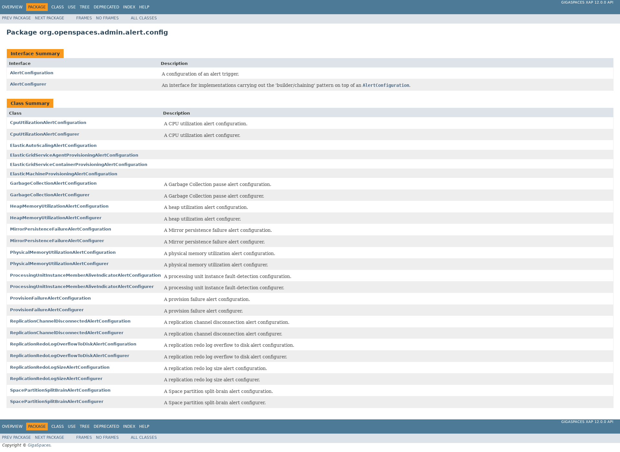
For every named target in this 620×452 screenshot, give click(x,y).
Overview (12, 7)
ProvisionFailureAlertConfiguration (50, 298)
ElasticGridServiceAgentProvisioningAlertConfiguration (74, 155)
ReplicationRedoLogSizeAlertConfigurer (56, 378)
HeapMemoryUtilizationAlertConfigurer (55, 217)
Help (144, 7)
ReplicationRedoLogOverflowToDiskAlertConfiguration (73, 344)
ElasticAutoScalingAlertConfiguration (53, 145)
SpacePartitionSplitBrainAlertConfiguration (60, 390)
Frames (84, 18)
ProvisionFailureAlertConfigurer (47, 309)
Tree (85, 7)
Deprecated (106, 7)
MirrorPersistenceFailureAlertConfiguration (60, 229)
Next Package (49, 18)
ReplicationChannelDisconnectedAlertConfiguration (70, 321)
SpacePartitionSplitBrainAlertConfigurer (56, 401)
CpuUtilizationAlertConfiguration (48, 122)
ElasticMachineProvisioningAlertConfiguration (63, 173)
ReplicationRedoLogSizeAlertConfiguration (59, 367)
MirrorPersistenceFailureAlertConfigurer (57, 240)
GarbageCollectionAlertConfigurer (49, 194)
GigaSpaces (39, 445)
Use (72, 7)
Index (129, 7)
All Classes (144, 18)
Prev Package (16, 18)
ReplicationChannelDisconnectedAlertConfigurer (66, 332)
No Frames (107, 18)
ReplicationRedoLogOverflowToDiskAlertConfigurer (69, 355)
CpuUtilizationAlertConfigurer (44, 134)
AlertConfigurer (28, 84)
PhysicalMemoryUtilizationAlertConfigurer (59, 263)
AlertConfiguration (31, 72)
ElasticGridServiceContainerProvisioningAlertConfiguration (78, 164)
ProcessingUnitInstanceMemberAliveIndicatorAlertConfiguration (85, 275)
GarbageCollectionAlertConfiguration (53, 183)
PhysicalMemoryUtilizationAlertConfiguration (63, 252)
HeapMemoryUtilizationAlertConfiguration (59, 206)
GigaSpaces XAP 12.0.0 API (587, 2)
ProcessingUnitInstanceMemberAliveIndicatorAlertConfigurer (82, 286)
